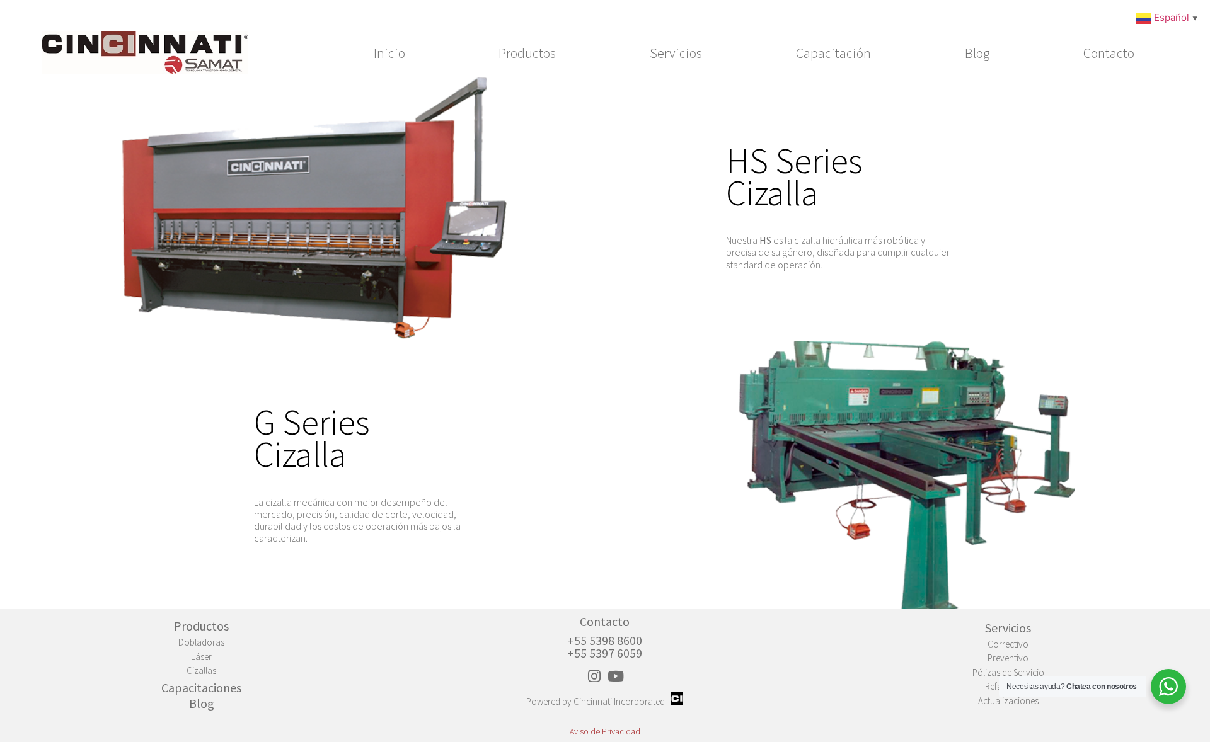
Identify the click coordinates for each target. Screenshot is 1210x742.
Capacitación (833, 53)
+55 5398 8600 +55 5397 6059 (604, 646)
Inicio (389, 53)
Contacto (1108, 53)
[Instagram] (594, 676)
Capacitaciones (201, 687)
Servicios (676, 53)
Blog (977, 53)
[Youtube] (615, 676)
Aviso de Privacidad (605, 731)
